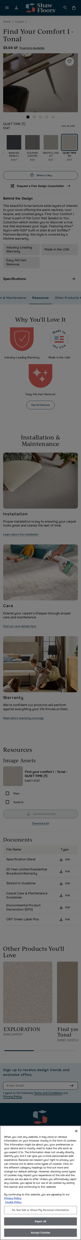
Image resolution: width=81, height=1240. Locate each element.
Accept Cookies (40, 1232)
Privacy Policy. (13, 1198)
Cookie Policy (13, 1202)
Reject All (40, 1221)
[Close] (76, 1131)
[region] (40, 1183)
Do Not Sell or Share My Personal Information (40, 1210)
